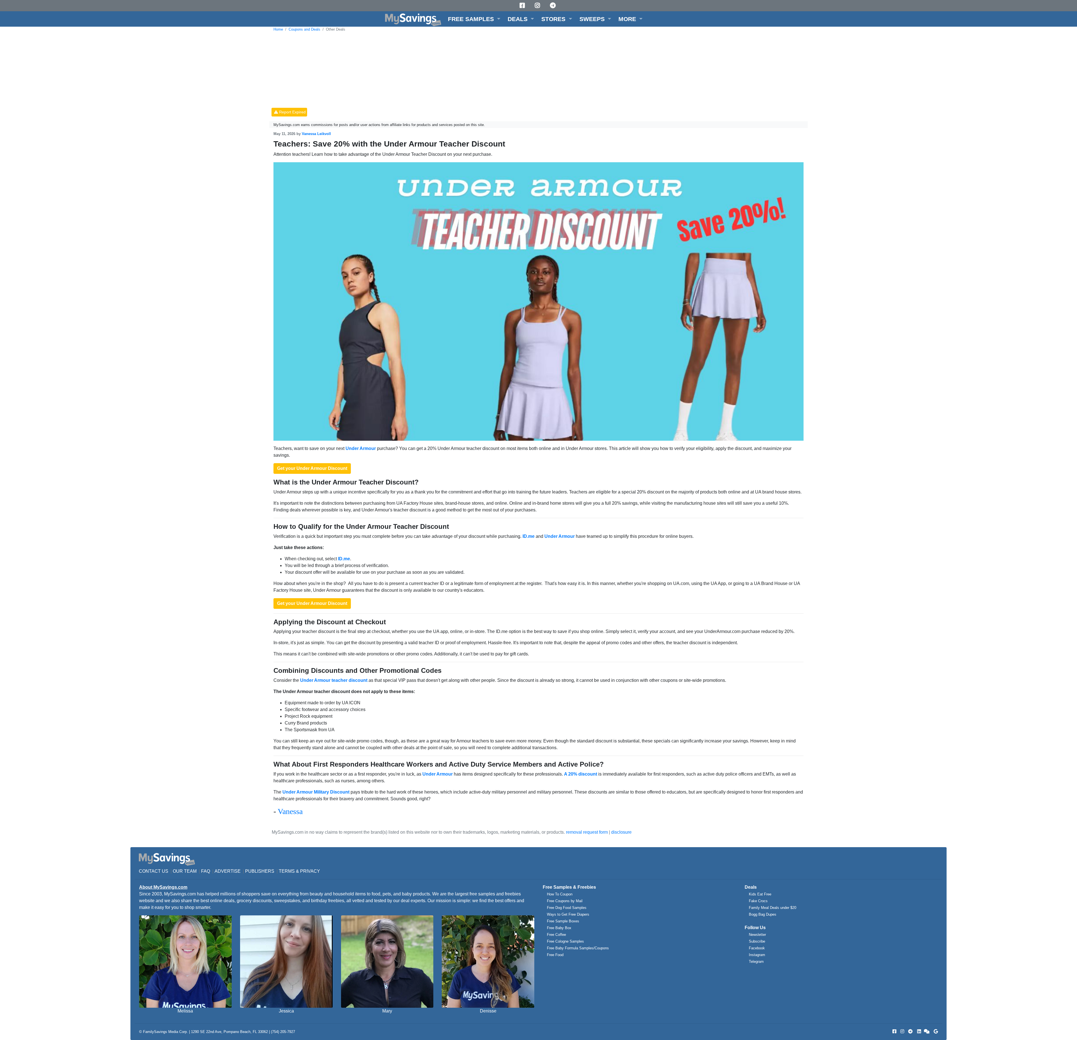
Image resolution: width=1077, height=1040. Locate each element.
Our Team (185, 871)
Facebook (757, 948)
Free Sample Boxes (563, 921)
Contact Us (153, 871)
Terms (287, 871)
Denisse (488, 1011)
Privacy (310, 871)
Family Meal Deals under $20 (772, 908)
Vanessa (290, 811)
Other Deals (335, 29)
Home (278, 29)
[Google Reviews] (935, 1031)
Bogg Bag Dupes (762, 914)
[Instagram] (538, 5)
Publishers (259, 871)
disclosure (621, 832)
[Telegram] (553, 5)
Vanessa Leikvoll (316, 134)
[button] (474, 19)
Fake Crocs (758, 901)
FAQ (205, 871)
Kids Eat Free (760, 894)
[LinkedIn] (918, 1031)
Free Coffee (556, 934)
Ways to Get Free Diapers (568, 914)
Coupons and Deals (304, 29)
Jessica (286, 1011)
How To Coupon (559, 894)
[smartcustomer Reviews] (927, 1031)
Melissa (185, 1011)
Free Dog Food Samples (566, 908)
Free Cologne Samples (565, 941)
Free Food (555, 955)
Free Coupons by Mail (565, 901)
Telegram (756, 961)
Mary (387, 1011)
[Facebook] (523, 5)
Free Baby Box (559, 928)
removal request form (587, 832)
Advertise (228, 871)
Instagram (757, 955)
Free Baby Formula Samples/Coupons (578, 948)
